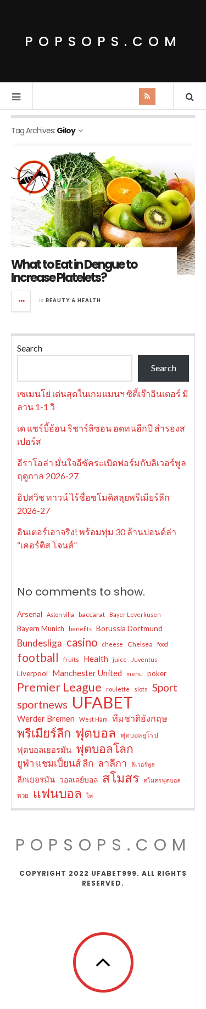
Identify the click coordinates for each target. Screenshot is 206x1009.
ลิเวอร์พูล (143, 764)
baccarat (92, 614)
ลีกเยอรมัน (36, 779)
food (162, 644)
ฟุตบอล (95, 732)
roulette (118, 689)
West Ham (93, 719)
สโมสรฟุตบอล (162, 780)
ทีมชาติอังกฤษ (140, 718)
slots (141, 689)
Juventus (144, 659)
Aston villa (60, 614)
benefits (80, 628)
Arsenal (29, 614)
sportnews (42, 704)
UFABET (102, 702)
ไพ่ (89, 795)
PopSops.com (103, 41)
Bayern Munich (40, 628)
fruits (71, 659)
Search (29, 348)
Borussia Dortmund (129, 628)
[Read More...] (21, 301)
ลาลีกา (112, 763)
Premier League (59, 687)
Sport (164, 687)
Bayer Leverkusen (135, 614)
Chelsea (140, 644)
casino (82, 642)
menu (134, 673)
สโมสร (120, 777)
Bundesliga (39, 643)
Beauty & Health (73, 300)
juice (120, 659)
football (38, 657)
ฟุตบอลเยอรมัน (44, 750)
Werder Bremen (46, 718)
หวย (23, 795)
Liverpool (32, 673)
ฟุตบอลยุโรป (139, 735)
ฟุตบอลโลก (104, 748)
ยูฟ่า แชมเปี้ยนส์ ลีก (55, 763)
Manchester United (87, 673)
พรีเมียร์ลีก (44, 733)
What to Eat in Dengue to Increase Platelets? (74, 271)
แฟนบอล (57, 793)
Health (95, 659)
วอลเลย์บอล (78, 779)
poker (156, 673)
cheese (112, 644)
